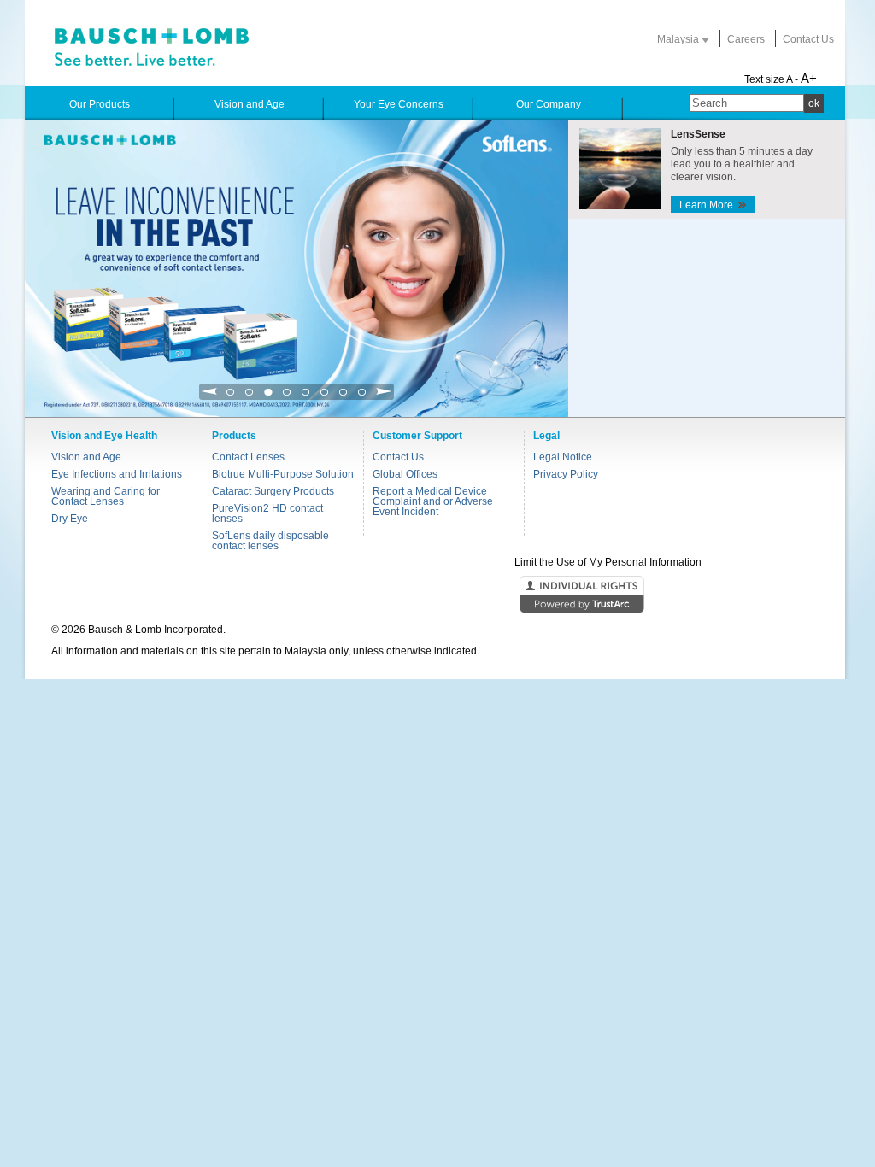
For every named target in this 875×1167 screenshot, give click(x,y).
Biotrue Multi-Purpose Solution (283, 474)
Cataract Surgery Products (273, 491)
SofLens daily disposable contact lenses (270, 541)
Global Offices (405, 474)
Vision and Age (86, 457)
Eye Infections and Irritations (116, 474)
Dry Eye (69, 519)
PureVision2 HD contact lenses (267, 513)
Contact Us (808, 39)
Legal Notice (562, 457)
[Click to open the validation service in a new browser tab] (435, 595)
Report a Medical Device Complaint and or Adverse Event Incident (433, 501)
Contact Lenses (248, 457)
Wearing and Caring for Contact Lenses (105, 496)
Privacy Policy (565, 474)
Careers (746, 39)
